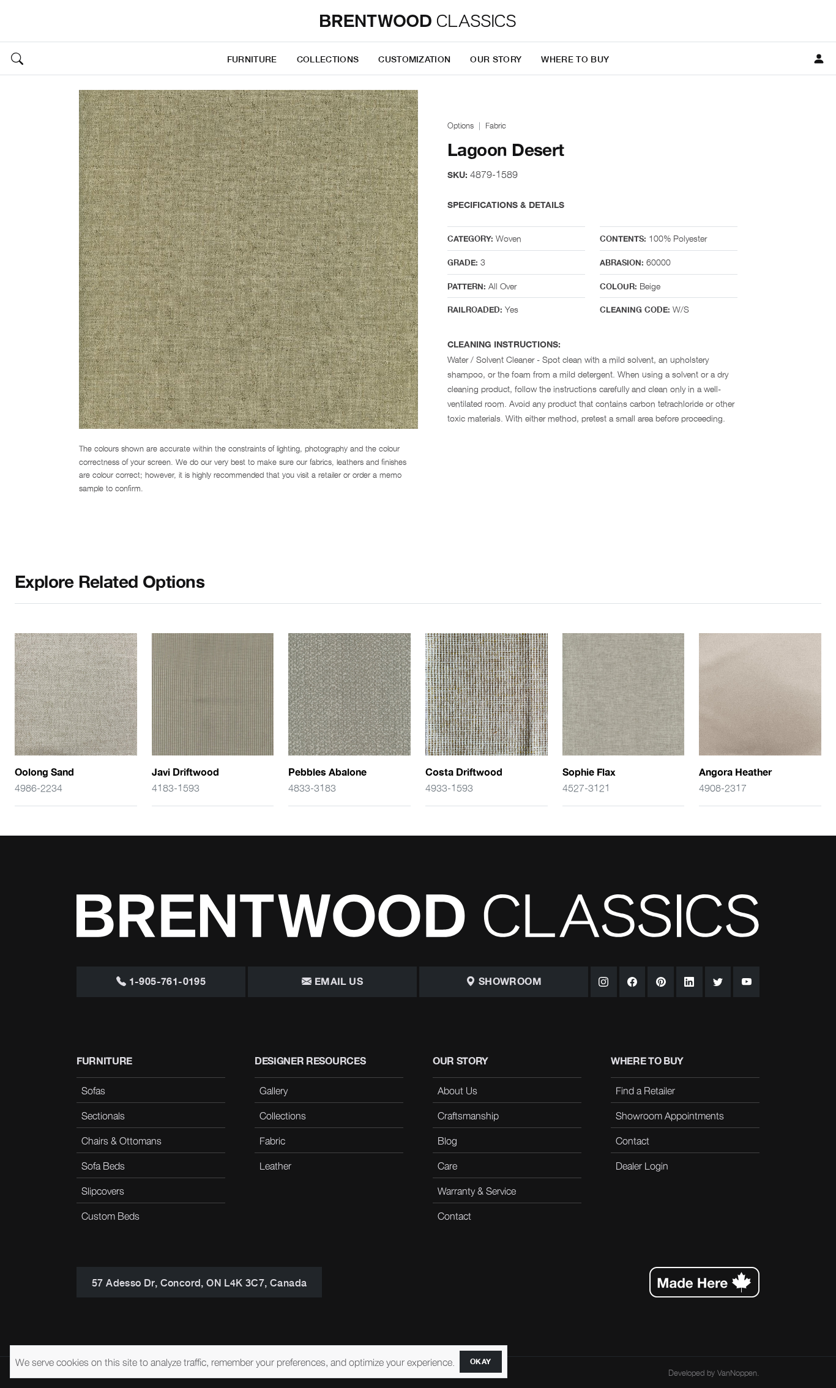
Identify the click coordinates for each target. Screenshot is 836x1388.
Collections (282, 1115)
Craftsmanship (468, 1115)
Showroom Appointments (670, 1115)
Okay (480, 1362)
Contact (454, 1215)
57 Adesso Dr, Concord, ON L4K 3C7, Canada (199, 1282)
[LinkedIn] (689, 982)
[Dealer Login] (819, 58)
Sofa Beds (103, 1165)
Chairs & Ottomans (121, 1140)
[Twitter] (718, 982)
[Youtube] (746, 982)
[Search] (17, 58)
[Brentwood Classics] (418, 21)
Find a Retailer (645, 1090)
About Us (457, 1090)
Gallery (273, 1090)
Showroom (509, 982)
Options (460, 125)
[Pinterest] (661, 982)
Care (447, 1165)
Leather (275, 1165)
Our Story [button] (495, 58)
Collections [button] (328, 58)
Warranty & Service (477, 1190)
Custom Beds (110, 1215)
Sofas (93, 1090)
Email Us (337, 982)
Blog (447, 1140)
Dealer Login (642, 1165)
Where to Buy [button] (575, 58)
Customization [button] (414, 58)
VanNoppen (737, 1372)
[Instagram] (604, 982)
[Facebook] (632, 982)
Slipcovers (102, 1190)
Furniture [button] (252, 58)
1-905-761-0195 (166, 982)
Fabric (495, 125)
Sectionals (103, 1115)
